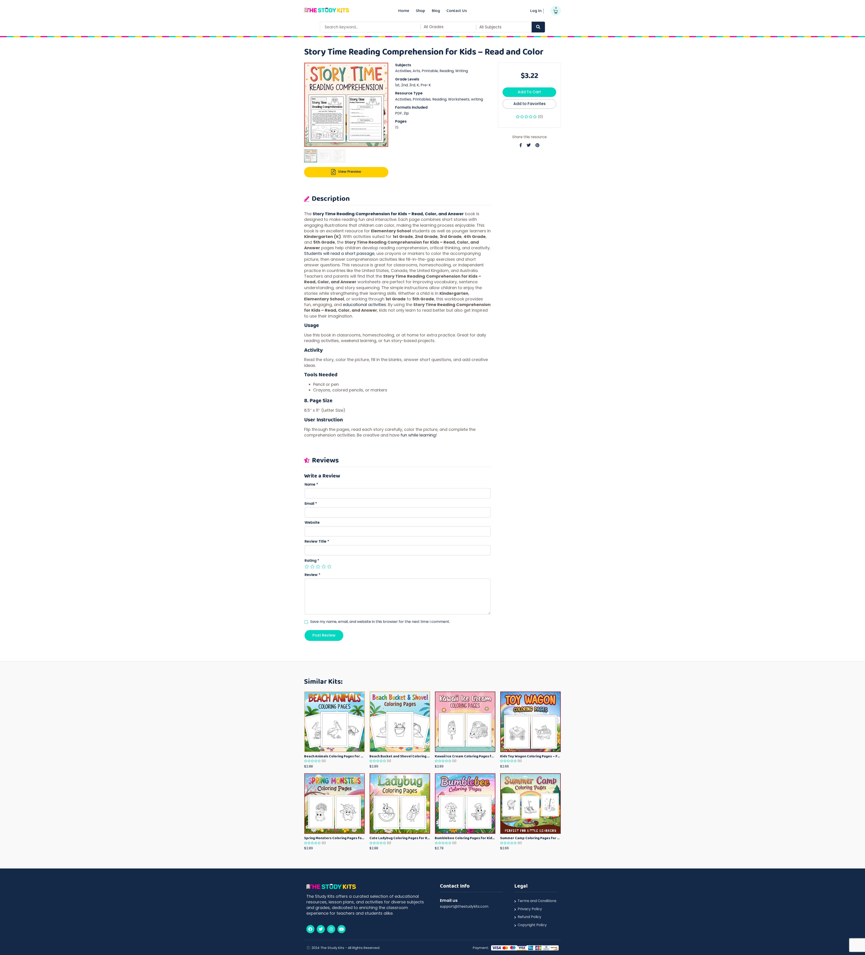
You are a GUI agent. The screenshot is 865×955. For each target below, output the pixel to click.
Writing (461, 70)
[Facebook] (310, 929)
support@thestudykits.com (464, 906)
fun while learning (418, 435)
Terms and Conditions (537, 900)
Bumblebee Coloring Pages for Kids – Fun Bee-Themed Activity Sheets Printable (465, 838)
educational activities (364, 304)
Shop (420, 10)
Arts (416, 70)
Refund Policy (529, 916)
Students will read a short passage (339, 253)
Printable (430, 70)
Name (311, 484)
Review (312, 575)
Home (403, 10)
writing (477, 99)
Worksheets (458, 99)
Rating (312, 560)
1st (397, 85)
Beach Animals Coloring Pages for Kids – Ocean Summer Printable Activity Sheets (334, 756)
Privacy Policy (530, 909)
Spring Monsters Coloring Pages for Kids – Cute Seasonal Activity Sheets (334, 838)
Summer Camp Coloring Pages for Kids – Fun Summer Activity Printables (530, 838)
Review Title (317, 541)
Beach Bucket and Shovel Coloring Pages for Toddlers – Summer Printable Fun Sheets (399, 756)
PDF (398, 113)
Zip (406, 113)
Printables (422, 99)
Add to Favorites (529, 103)
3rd (412, 85)
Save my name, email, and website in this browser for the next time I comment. (380, 621)
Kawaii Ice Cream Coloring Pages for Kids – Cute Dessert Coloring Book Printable (465, 756)
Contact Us (456, 10)
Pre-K (426, 85)
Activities (403, 70)
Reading (446, 70)
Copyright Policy (532, 925)
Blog (436, 10)
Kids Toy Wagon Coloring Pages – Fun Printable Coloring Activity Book (530, 756)
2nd (404, 85)
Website (312, 522)
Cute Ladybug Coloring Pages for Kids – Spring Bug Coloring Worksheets (399, 838)
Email (311, 503)
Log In (536, 10)
